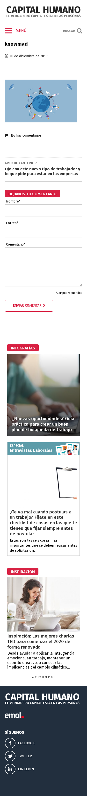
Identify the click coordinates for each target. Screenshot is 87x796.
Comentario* (15, 244)
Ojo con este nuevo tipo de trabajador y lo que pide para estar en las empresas (42, 171)
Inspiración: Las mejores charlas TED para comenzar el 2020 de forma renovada (40, 641)
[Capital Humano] (43, 16)
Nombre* (13, 201)
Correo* (12, 223)
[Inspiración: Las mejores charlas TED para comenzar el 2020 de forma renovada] (43, 630)
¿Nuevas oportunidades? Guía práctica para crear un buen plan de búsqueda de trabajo (43, 424)
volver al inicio (44, 677)
